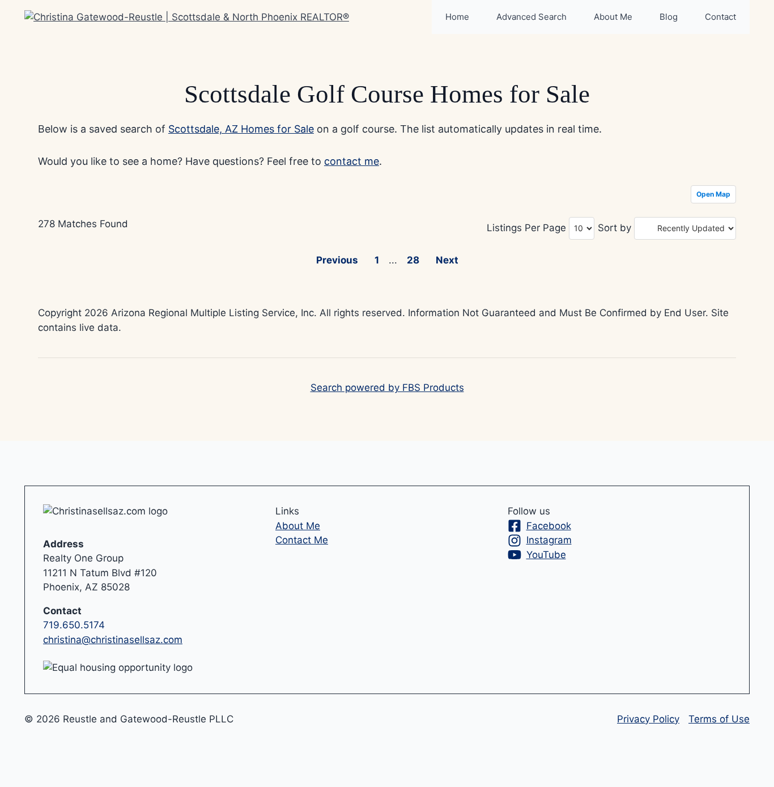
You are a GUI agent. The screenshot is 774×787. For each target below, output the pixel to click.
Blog (669, 16)
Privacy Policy (648, 719)
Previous (337, 260)
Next (447, 260)
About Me (613, 16)
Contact (720, 16)
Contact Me (301, 540)
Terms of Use (719, 719)
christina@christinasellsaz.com (112, 639)
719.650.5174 (74, 625)
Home (457, 16)
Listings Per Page (526, 227)
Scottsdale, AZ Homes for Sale (241, 129)
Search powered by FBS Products (387, 387)
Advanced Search (531, 16)
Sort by (614, 227)
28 (413, 260)
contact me (351, 161)
